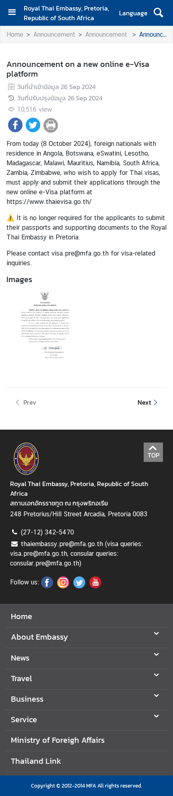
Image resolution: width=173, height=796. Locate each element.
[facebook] (47, 586)
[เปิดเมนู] (15, 13)
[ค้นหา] (158, 13)
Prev (29, 402)
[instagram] (63, 586)
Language (133, 13)
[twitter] (79, 586)
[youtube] (95, 586)
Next (144, 402)
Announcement (54, 34)
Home (14, 34)
